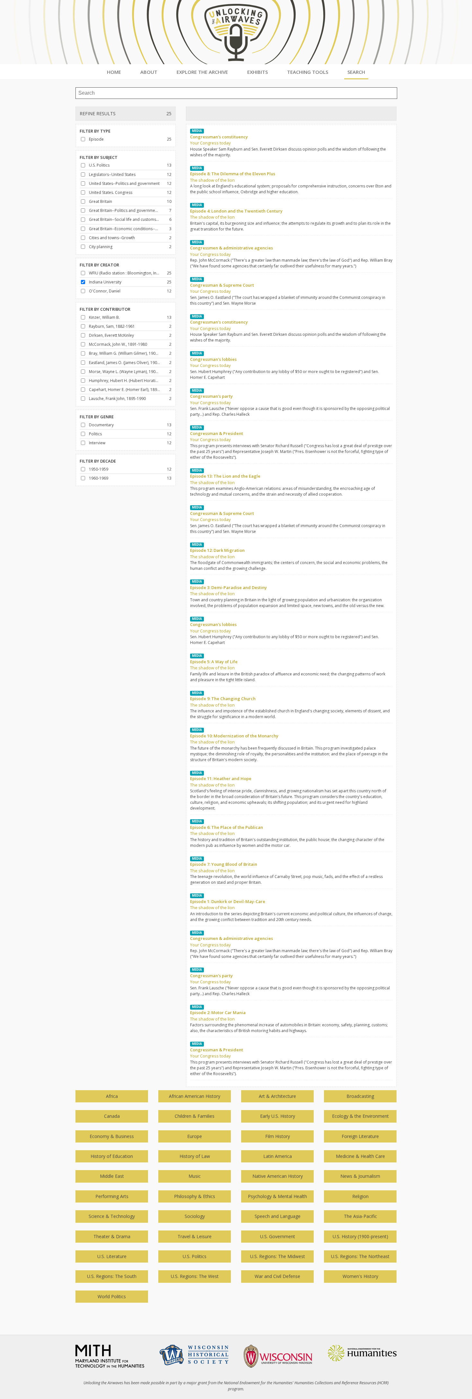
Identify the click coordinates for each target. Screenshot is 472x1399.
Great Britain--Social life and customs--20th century (124, 219)
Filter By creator (99, 265)
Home (114, 72)
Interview (97, 443)
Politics (95, 434)
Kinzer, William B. (104, 317)
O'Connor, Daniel (104, 291)
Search (356, 72)
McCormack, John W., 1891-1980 (118, 344)
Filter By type (95, 131)
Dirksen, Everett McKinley (111, 335)
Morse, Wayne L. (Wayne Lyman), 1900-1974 (124, 371)
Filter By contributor (105, 309)
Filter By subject (99, 157)
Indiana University (105, 282)
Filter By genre (97, 417)
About (148, 72)
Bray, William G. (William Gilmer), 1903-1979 (124, 353)
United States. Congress (110, 192)
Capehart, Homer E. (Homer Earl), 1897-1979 (124, 389)
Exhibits (257, 72)
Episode (96, 139)
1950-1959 (98, 469)
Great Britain (100, 201)
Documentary (101, 425)
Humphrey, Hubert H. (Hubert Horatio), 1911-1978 (124, 380)
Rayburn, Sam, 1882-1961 (112, 326)
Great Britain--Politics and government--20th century (124, 210)
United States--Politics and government (124, 183)
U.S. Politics (99, 165)
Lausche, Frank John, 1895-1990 (117, 398)
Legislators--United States (112, 174)
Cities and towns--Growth (112, 237)
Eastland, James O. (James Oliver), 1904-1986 (124, 362)
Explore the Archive (202, 72)
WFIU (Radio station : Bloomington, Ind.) (124, 273)
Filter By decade (98, 461)
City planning (100, 246)
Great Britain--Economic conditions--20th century (124, 228)
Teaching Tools (307, 72)
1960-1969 (98, 478)
